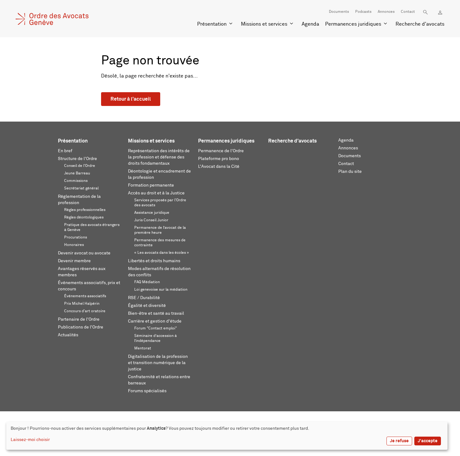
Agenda (310, 24)
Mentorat (142, 348)
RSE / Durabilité (144, 298)
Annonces (386, 12)
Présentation (212, 24)
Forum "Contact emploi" (155, 328)
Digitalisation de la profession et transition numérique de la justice (158, 362)
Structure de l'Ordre (77, 159)
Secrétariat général (81, 188)
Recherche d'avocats (420, 24)
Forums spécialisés (147, 391)
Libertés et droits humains (154, 261)
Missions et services (264, 24)
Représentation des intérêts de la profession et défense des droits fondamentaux (159, 157)
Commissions (76, 181)
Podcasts (363, 12)
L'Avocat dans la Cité (218, 166)
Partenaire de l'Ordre (79, 319)
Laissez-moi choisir (30, 440)
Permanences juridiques (353, 24)
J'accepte (427, 441)
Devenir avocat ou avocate (84, 253)
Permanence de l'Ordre (221, 151)
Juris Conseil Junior (151, 220)
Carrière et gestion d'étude (154, 321)
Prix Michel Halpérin (82, 304)
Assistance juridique (151, 213)
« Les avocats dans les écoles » (161, 253)
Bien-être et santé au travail (156, 313)
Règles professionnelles (84, 210)
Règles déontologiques (84, 217)
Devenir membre (74, 261)
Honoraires (74, 245)
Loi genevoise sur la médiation (160, 290)
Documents (339, 12)
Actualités (68, 335)
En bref (65, 151)
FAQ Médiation (147, 282)
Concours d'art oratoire (84, 311)
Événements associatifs (85, 296)
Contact (408, 12)
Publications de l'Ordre (80, 327)
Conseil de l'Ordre (79, 166)
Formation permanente (151, 185)
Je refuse (399, 441)
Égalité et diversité (147, 305)
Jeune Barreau (77, 173)
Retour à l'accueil (130, 99)
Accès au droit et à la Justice (156, 193)
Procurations (75, 237)
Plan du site (350, 171)
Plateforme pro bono (218, 159)
